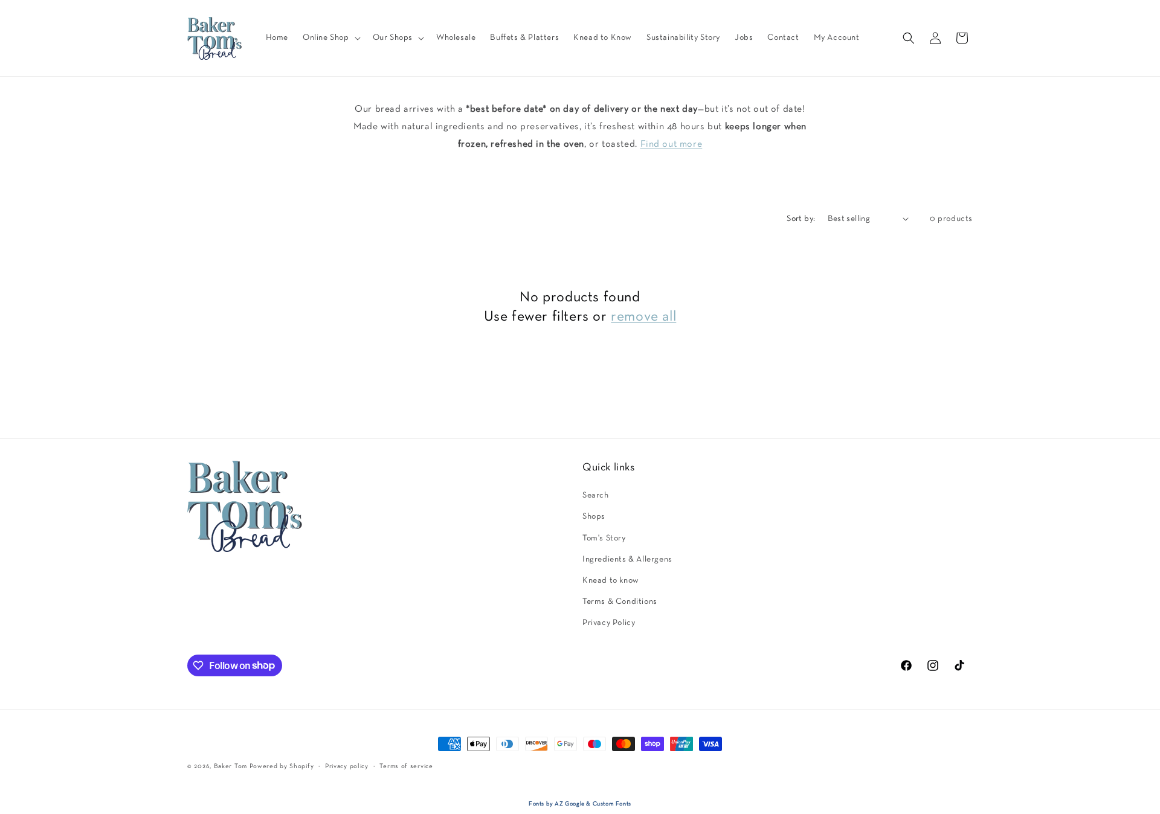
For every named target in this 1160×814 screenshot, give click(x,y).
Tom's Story (604, 538)
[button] (330, 38)
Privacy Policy (608, 623)
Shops (593, 517)
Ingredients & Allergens (627, 559)
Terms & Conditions (619, 602)
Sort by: (801, 219)
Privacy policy (347, 766)
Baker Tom (230, 766)
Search (595, 495)
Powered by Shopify (282, 766)
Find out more (671, 144)
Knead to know (610, 581)
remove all (643, 316)
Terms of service (406, 766)
